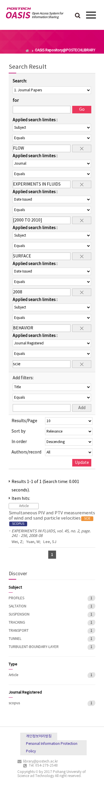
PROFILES (16, 598)
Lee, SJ (49, 542)
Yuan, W (33, 542)
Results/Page (24, 421)
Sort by (18, 431)
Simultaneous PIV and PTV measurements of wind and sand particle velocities (52, 518)
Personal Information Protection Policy (51, 747)
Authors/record (26, 452)
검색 (77, 15)
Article (13, 675)
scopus (14, 703)
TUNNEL (15, 639)
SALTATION (17, 606)
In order (19, 442)
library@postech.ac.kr (40, 761)
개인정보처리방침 (38, 736)
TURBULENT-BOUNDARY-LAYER (34, 647)
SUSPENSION (19, 614)
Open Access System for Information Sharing (35, 14)
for (16, 100)
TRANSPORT (19, 631)
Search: (20, 81)
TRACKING (17, 623)
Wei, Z (17, 542)
